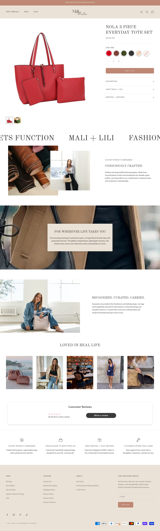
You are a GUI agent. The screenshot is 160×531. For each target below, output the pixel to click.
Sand (139, 53)
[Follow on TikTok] (27, 515)
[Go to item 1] (9, 120)
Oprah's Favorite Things (15, 494)
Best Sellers (10, 486)
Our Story (80, 481)
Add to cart (129, 71)
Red (109, 53)
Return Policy (48, 494)
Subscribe (126, 505)
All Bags (9, 481)
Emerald (131, 53)
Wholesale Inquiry (50, 486)
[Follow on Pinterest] (20, 515)
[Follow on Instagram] (13, 515)
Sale (36, 12)
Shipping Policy (49, 490)
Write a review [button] (101, 415)
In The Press (81, 490)
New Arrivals (12, 12)
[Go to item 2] (17, 120)
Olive (124, 53)
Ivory (146, 53)
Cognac (116, 53)
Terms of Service (49, 502)
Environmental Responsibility (87, 486)
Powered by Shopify (28, 523)
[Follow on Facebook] (7, 515)
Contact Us (47, 481)
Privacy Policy (48, 498)
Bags (26, 12)
